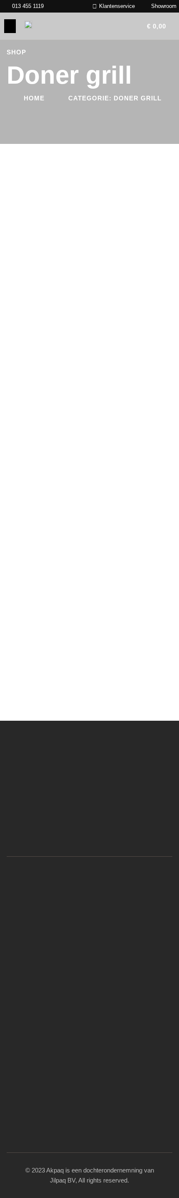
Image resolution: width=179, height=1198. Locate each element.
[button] (10, 26)
